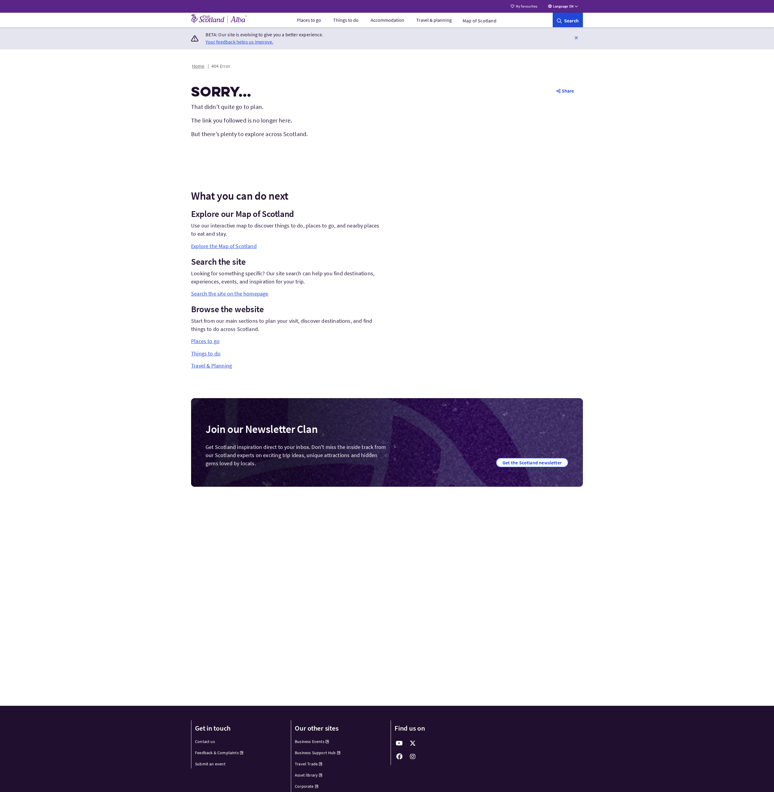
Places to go (309, 20)
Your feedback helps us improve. (239, 42)
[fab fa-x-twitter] (413, 743)
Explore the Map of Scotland (224, 246)
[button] (576, 37)
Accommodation (387, 20)
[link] (568, 20)
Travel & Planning (211, 365)
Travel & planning (434, 20)
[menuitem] (309, 20)
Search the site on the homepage (229, 293)
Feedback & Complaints (217, 752)
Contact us (205, 741)
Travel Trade (306, 764)
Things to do (346, 20)
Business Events (309, 741)
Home (198, 66)
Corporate (304, 786)
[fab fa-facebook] (399, 756)
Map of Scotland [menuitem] (479, 21)
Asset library (306, 775)
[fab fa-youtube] (399, 743)
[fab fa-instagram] (413, 756)
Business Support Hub (315, 752)
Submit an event (210, 764)
